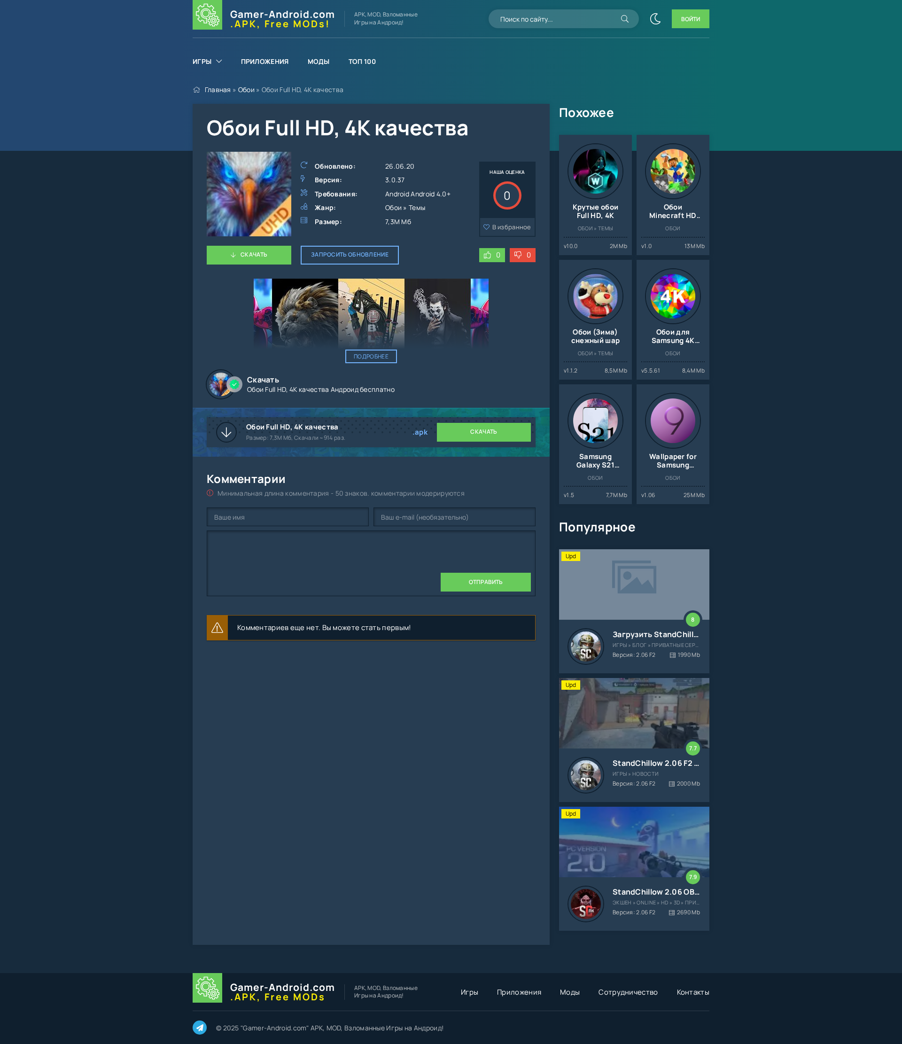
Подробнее (371, 356)
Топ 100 (362, 61)
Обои (246, 89)
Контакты (693, 992)
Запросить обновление (350, 254)
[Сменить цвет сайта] (655, 19)
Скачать (254, 254)
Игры (202, 61)
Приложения (265, 61)
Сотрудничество (628, 992)
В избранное (511, 227)
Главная (218, 89)
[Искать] (625, 18)
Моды (319, 61)
